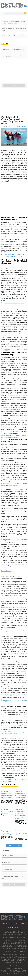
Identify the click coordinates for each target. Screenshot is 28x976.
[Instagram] (13, 927)
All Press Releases (14, 884)
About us (5, 923)
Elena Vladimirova (6, 571)
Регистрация (16, 845)
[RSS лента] (15, 927)
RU (16, 13)
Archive (17, 923)
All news (14, 85)
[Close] (25, 13)
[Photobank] (8, 927)
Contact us (23, 923)
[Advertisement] (10, 71)
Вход (10, 845)
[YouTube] (10, 927)
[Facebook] (17, 927)
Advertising (11, 923)
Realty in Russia (21, 126)
